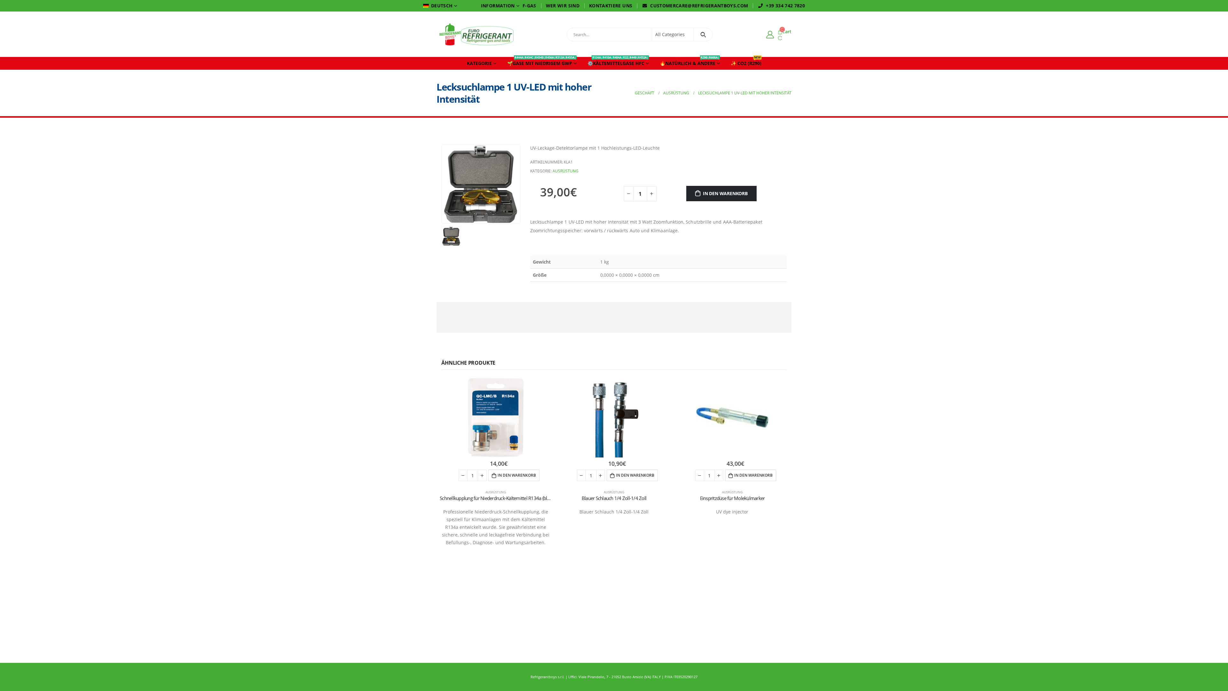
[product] (496, 417)
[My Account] (770, 34)
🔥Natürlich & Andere (689, 61)
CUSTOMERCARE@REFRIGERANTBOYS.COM (699, 6)
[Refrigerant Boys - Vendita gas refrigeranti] (476, 34)
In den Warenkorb (725, 193)
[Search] (703, 34)
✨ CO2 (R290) (746, 61)
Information (498, 6)
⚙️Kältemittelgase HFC (617, 61)
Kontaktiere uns (610, 6)
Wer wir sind (562, 6)
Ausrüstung (566, 171)
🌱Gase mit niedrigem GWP (541, 61)
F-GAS (529, 6)
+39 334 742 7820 (785, 6)
